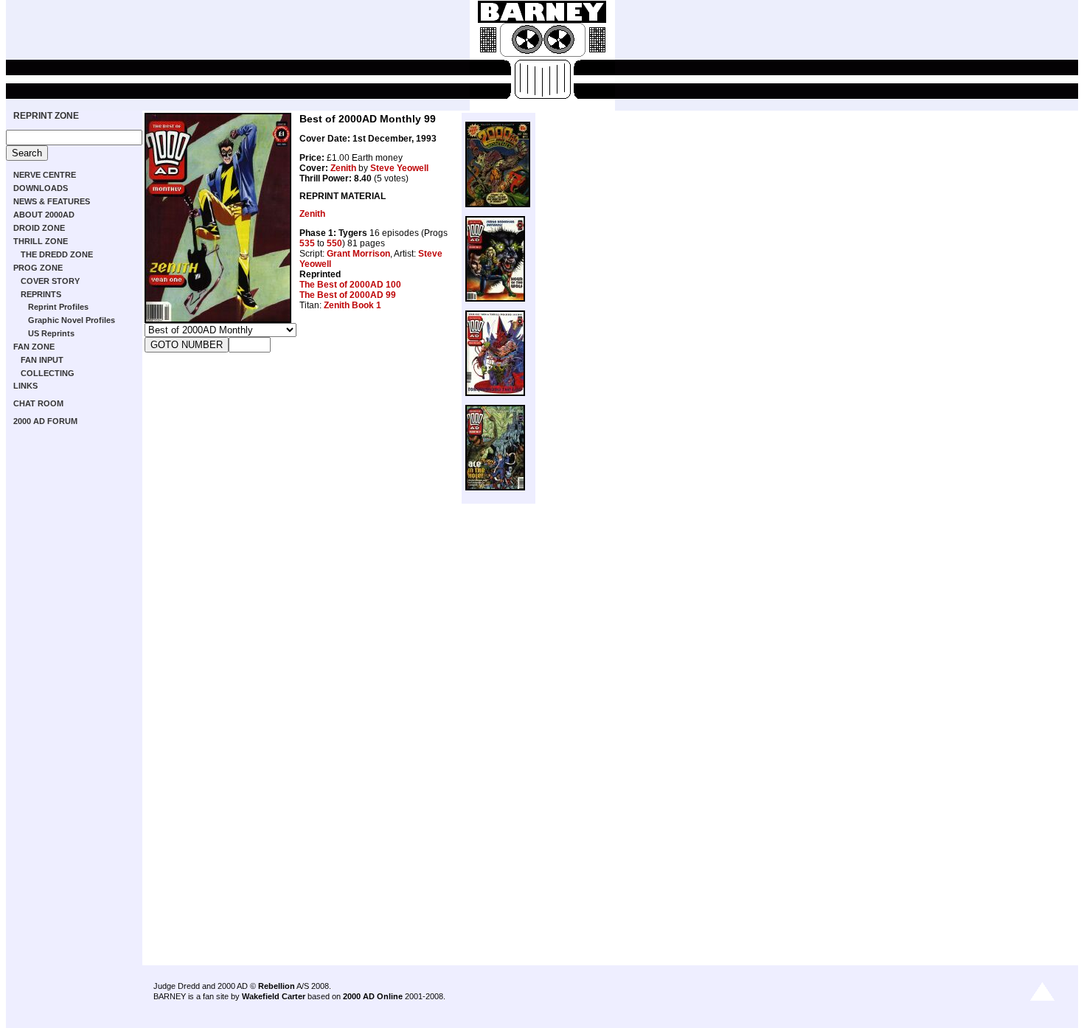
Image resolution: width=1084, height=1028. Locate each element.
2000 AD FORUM (45, 421)
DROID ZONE (39, 227)
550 (334, 243)
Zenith (343, 168)
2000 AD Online (373, 996)
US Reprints (51, 333)
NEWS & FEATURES (51, 201)
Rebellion (276, 986)
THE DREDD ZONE (57, 254)
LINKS (25, 385)
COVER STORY (50, 281)
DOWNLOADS (40, 188)
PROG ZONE (38, 267)
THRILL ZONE (40, 241)
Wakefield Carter (273, 996)
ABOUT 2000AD (43, 214)
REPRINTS (41, 294)
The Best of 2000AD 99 (347, 295)
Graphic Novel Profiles (71, 320)
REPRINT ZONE (46, 116)
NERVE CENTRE (44, 174)
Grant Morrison (358, 254)
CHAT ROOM (38, 403)
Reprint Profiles (58, 306)
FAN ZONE (34, 346)
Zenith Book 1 (352, 305)
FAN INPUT (42, 359)
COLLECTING (47, 373)
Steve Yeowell (399, 168)
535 (307, 243)
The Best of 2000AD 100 (350, 284)
